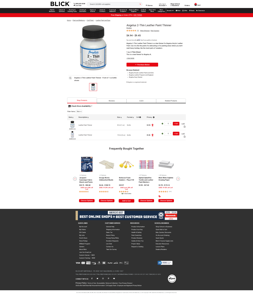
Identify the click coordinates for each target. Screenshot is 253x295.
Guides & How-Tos (137, 241)
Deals (192, 10)
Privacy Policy (81, 283)
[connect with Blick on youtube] (114, 280)
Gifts (185, 10)
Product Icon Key (137, 229)
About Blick (83, 249)
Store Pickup (83, 241)
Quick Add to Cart (161, 229)
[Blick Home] (60, 4)
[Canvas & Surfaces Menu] (62, 13)
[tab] (82, 100)
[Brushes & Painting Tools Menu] (72, 13)
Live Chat (109, 244)
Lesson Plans (160, 247)
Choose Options (87, 201)
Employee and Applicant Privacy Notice (129, 285)
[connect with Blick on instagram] (103, 280)
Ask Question (155, 31)
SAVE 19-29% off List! (106, 187)
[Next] (178, 179)
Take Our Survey (111, 249)
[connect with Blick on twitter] (97, 280)
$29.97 (121, 185)
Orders (187, 5)
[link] (77, 5)
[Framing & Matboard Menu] (112, 13)
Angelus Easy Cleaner (135, 77)
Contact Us (109, 247)
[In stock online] (163, 124)
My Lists (82, 235)
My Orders (82, 229)
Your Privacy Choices (125, 283)
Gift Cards (82, 232)
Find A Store (83, 238)
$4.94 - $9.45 (133, 35)
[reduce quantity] (166, 123)
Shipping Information (113, 229)
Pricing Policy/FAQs (112, 238)
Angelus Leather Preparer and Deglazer (141, 75)
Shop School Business (175, 4)
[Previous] (75, 179)
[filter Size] (79, 111)
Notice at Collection (112, 283)
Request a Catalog (137, 247)
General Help (110, 227)
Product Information (138, 227)
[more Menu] (161, 13)
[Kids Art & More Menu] (153, 13)
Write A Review (145, 31)
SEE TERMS (138, 15)
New (179, 10)
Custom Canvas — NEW (87, 255)
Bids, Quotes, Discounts (163, 232)
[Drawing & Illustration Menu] (83, 13)
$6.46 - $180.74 (104, 185)
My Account (83, 227)
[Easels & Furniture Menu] (102, 13)
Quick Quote (160, 238)
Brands (169, 10)
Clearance (201, 10)
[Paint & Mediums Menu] (53, 13)
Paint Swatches (136, 235)
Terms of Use (92, 283)
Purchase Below (143, 65)
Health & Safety (136, 232)
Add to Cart (126, 201)
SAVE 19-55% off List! (166, 187)
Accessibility (101, 283)
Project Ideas (135, 244)
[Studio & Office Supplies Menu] (133, 13)
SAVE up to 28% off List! (87, 188)
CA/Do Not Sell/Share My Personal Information (90, 285)
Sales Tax (109, 232)
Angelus (129, 28)
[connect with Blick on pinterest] (108, 280)
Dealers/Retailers (161, 249)
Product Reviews (136, 238)
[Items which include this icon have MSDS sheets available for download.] (184, 126)
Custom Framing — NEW (87, 258)
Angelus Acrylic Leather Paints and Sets (141, 73)
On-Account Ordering (162, 235)
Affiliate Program (84, 244)
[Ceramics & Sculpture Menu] (123, 13)
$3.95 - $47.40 (144, 185)
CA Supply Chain (111, 285)
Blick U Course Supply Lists (164, 241)
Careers (81, 247)
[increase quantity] (170, 123)
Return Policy (110, 235)
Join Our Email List (85, 252)
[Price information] (152, 125)
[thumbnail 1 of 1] (93, 87)
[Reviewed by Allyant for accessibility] (172, 278)
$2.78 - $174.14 (164, 185)
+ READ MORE (130, 58)
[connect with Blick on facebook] (92, 280)
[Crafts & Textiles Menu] (144, 13)
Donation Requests (112, 241)
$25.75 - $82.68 (84, 185)
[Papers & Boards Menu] (93, 13)
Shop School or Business (164, 227)
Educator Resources (162, 244)
